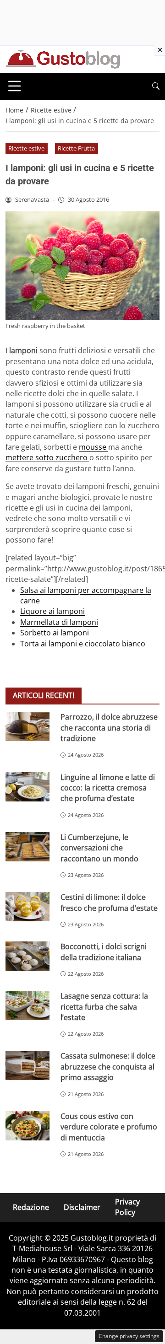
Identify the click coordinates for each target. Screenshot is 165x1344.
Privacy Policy (127, 1207)
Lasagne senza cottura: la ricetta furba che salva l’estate (104, 1006)
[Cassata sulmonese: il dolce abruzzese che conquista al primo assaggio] (28, 1065)
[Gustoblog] (63, 59)
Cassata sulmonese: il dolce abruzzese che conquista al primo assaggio (107, 1066)
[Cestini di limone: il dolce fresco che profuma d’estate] (28, 906)
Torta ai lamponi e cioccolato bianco (82, 644)
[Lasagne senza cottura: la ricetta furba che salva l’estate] (28, 1005)
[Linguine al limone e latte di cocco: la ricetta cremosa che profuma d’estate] (28, 786)
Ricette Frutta (76, 148)
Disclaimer (82, 1207)
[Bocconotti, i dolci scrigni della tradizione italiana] (28, 956)
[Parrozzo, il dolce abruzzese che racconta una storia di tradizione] (28, 726)
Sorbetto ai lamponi (54, 633)
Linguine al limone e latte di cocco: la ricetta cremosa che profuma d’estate (107, 788)
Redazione (31, 1207)
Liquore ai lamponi (52, 611)
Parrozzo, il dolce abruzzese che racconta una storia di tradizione (109, 727)
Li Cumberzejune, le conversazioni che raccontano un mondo (99, 848)
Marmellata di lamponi (59, 622)
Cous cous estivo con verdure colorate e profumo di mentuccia (108, 1127)
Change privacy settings (129, 1336)
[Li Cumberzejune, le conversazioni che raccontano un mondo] (28, 846)
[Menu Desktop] (15, 86)
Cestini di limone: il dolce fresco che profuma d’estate (109, 902)
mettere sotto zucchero (47, 457)
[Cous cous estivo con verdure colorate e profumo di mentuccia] (28, 1125)
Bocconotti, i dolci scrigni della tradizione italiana (103, 951)
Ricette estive (26, 148)
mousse (93, 447)
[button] (156, 86)
